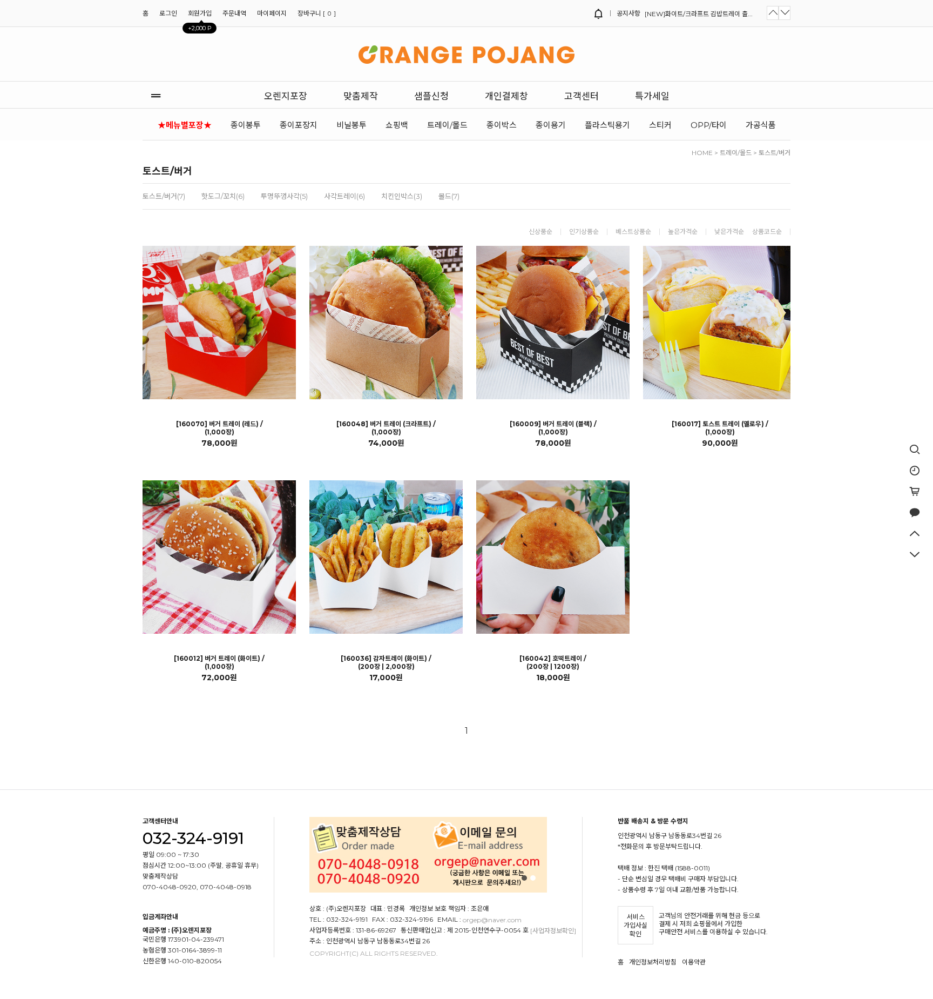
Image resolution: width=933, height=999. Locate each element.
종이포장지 (298, 125)
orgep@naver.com (492, 920)
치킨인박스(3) (401, 196)
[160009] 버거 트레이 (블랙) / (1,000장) (553, 428)
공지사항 (627, 13)
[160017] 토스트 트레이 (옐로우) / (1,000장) (720, 428)
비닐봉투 (351, 125)
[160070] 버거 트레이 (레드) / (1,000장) (219, 428)
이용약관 (694, 962)
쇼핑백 (397, 125)
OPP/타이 (709, 125)
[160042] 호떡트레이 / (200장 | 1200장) (552, 662)
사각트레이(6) (344, 196)
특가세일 (652, 96)
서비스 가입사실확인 (635, 925)
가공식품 (761, 125)
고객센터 (581, 96)
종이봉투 (246, 125)
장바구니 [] (317, 13)
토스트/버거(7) (164, 196)
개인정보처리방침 (653, 962)
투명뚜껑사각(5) (284, 196)
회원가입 (200, 16)
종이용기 (551, 125)
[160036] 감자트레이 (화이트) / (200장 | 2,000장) (386, 662)
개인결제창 (506, 96)
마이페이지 (272, 13)
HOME (702, 153)
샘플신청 (431, 96)
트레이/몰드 (447, 125)
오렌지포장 (285, 96)
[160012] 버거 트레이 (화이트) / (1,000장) (219, 662)
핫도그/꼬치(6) (223, 196)
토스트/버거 (774, 153)
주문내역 (234, 13)
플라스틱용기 (607, 125)
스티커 (660, 125)
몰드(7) (448, 196)
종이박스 (501, 125)
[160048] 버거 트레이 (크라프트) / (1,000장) (386, 428)
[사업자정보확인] (553, 931)
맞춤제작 (360, 96)
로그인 (168, 13)
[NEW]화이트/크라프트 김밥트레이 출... (699, 14)
